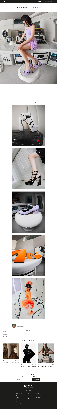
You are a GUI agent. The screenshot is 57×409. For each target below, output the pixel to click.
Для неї (35, 376)
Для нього (23, 376)
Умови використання (19, 401)
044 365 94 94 (38, 395)
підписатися (36, 379)
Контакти (17, 398)
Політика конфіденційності (20, 403)
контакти (37, 393)
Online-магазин (18, 400)
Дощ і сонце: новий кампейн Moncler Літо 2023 (28, 367)
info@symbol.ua (38, 397)
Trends (5, 333)
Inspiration (6, 334)
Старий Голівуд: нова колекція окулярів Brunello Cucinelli (11, 363)
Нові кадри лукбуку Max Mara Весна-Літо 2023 (46, 367)
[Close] (43, 1)
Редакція (17, 397)
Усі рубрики (30, 395)
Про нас (17, 395)
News (4, 331)
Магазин (39, 1)
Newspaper (6, 336)
